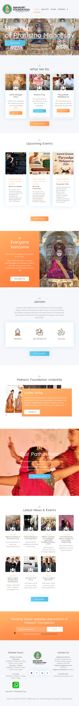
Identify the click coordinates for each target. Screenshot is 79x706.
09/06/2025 (48, 534)
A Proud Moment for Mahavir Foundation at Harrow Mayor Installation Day (66, 539)
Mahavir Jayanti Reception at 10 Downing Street (13, 579)
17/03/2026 (12, 534)
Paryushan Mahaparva (63, 96)
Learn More (16, 113)
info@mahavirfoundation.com (63, 676)
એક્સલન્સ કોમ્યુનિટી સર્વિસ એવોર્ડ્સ (48, 579)
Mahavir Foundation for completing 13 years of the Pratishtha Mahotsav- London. (48, 540)
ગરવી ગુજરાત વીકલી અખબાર (30, 579)
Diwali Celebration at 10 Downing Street (30, 537)
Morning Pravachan (37, 187)
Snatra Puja (39, 95)
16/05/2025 (66, 534)
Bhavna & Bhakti (15, 186)
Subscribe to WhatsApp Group (15, 691)
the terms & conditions (49, 634)
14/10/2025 (30, 534)
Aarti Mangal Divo (16, 96)
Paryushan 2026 (62, 184)
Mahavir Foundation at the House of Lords (12, 537)
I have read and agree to (40, 634)
